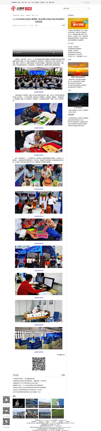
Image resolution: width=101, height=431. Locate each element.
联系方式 (54, 421)
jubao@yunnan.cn (65, 430)
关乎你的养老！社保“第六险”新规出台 (77, 32)
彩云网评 (37, 2)
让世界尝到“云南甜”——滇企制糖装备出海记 (24, 378)
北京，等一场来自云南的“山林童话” (76, 81)
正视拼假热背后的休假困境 (74, 48)
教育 (50, 2)
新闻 (19, 2)
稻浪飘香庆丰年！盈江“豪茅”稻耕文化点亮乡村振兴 (25, 383)
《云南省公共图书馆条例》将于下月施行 (78, 30)
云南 (22, 2)
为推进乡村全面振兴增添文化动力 (76, 125)
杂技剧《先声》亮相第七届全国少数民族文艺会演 (23, 406)
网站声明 (68, 421)
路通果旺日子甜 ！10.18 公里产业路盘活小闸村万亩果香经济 (28, 385)
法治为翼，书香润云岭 (73, 46)
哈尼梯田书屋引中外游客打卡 (75, 87)
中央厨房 (61, 421)
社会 (29, 2)
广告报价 (47, 421)
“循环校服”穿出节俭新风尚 (74, 52)
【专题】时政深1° (72, 112)
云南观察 (71, 115)
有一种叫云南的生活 (78, 107)
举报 (63, 375)
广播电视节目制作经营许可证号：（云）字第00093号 (50, 426)
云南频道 (28, 15)
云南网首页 (14, 2)
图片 (26, 2)
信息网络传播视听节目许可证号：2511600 (65, 423)
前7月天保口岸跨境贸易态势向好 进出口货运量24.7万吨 (26, 392)
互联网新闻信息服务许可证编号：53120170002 (46, 423)
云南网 (22, 15)
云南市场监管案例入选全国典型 (75, 40)
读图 (14, 396)
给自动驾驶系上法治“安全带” (75, 54)
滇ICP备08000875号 (31, 423)
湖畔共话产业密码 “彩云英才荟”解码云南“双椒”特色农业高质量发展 (29, 387)
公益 (32, 2)
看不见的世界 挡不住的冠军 (74, 83)
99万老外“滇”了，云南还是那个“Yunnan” (77, 56)
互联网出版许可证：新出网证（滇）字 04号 (50, 424)
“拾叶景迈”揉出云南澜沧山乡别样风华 (77, 85)
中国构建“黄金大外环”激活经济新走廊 (46, 417)
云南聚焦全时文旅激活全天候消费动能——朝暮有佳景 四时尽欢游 (29, 380)
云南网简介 (33, 421)
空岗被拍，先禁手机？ (73, 50)
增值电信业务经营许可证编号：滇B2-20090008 (40, 427)
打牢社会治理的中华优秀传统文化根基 (77, 123)
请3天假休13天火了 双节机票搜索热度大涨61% (23, 417)
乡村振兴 (42, 2)
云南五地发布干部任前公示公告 (75, 120)
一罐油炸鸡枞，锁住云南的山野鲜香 (77, 79)
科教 (33, 15)
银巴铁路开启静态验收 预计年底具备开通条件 (48, 406)
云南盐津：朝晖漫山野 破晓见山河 (78, 77)
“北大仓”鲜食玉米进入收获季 (58, 417)
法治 (47, 2)
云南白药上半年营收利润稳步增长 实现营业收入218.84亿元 (27, 389)
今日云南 (15, 375)
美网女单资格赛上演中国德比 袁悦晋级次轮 (61, 406)
